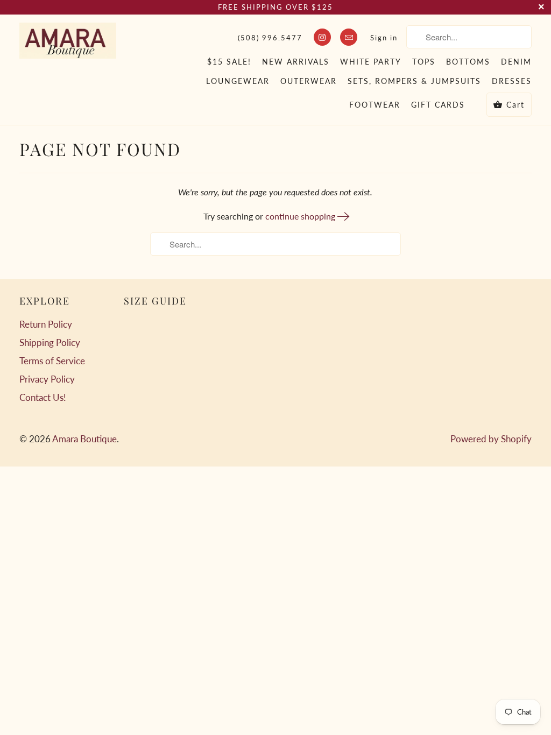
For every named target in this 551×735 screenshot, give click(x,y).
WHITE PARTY (370, 61)
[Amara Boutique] (67, 40)
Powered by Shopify (491, 438)
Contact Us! (42, 397)
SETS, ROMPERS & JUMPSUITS (414, 81)
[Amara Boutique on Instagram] (322, 37)
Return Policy (45, 324)
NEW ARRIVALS (295, 61)
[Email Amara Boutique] (348, 37)
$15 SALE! (229, 61)
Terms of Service (52, 360)
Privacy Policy (47, 379)
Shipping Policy (49, 342)
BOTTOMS (468, 61)
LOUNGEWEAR (238, 81)
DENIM (516, 61)
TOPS (423, 61)
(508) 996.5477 (270, 37)
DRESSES (512, 81)
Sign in (384, 37)
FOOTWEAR (374, 104)
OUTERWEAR (308, 81)
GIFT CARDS (438, 104)
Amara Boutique (84, 438)
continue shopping (301, 216)
